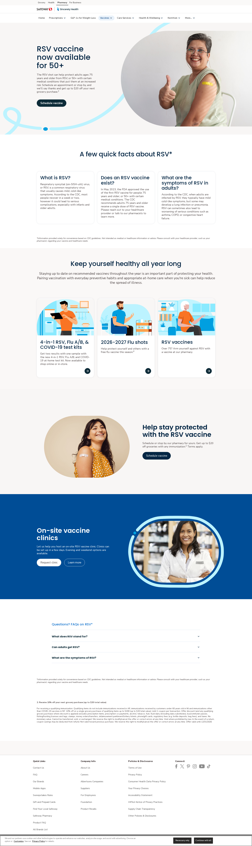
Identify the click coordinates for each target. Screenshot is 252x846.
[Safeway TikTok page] (209, 766)
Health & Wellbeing (149, 18)
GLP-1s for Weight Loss (83, 18)
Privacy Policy (135, 774)
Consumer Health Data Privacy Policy (147, 781)
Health (51, 2)
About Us (85, 767)
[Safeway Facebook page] (176, 766)
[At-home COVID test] (87, 371)
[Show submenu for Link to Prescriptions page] (64, 18)
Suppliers (85, 788)
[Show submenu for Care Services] (133, 18)
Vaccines (104, 18)
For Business (75, 2)
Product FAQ (39, 822)
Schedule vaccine (51, 103)
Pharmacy (62, 2)
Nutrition (172, 18)
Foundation (86, 802)
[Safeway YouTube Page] (202, 766)
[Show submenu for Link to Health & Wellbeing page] (161, 18)
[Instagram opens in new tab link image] (195, 766)
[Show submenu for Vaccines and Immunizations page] (111, 18)
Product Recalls (88, 808)
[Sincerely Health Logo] (68, 9)
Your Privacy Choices (138, 788)
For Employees (88, 795)
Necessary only (182, 840)
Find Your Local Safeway (45, 808)
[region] (126, 841)
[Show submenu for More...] (194, 18)
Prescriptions (56, 18)
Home (41, 18)
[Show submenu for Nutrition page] (179, 18)
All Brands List (40, 829)
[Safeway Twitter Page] (183, 766)
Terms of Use (135, 767)
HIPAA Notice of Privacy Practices (145, 802)
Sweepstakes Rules (43, 795)
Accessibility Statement (140, 795)
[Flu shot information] (148, 371)
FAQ (35, 774)
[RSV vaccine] (209, 371)
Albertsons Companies (92, 781)
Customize (19, 841)
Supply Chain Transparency (141, 808)
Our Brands (38, 781)
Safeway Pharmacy (42, 815)
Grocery (41, 2)
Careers (84, 774)
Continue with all (203, 840)
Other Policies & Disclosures (142, 815)
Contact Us (38, 767)
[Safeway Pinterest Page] (189, 766)
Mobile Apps (39, 788)
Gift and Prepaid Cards (44, 802)
